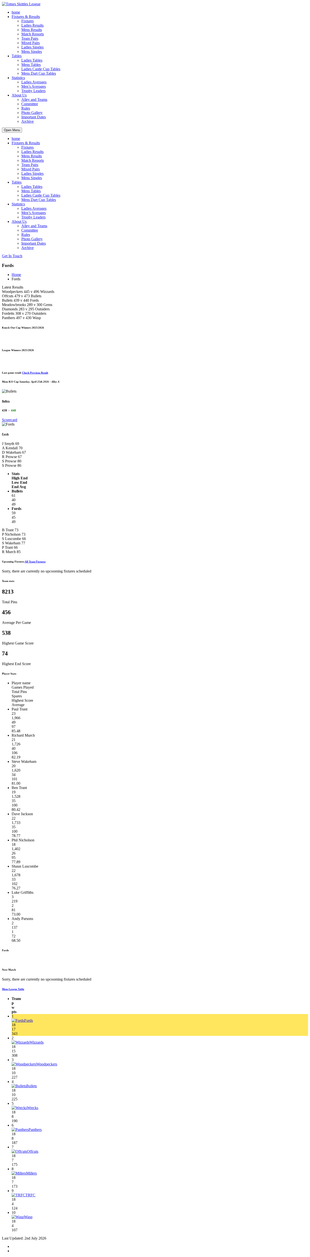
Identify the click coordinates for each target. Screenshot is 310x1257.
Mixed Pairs (30, 43)
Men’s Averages (33, 86)
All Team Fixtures (35, 561)
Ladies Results (32, 25)
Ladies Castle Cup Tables (40, 69)
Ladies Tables (31, 60)
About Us (19, 95)
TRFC (30, 1195)
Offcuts (32, 1151)
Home (16, 275)
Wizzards (37, 1042)
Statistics (18, 78)
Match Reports (32, 34)
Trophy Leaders (33, 91)
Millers (31, 1173)
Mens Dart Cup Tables (38, 73)
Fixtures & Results (26, 17)
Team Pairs (29, 38)
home (16, 12)
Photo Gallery (32, 113)
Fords (5, 434)
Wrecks (32, 1108)
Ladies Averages (33, 82)
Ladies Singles (32, 47)
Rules (25, 108)
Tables (17, 56)
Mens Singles (31, 51)
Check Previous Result (35, 372)
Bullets (6, 401)
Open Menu (12, 130)
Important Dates (33, 117)
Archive (27, 121)
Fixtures (27, 21)
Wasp (28, 1217)
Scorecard (9, 420)
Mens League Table (13, 989)
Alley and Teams (34, 99)
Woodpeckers (46, 1064)
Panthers (35, 1130)
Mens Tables (31, 65)
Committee (29, 104)
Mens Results (31, 30)
